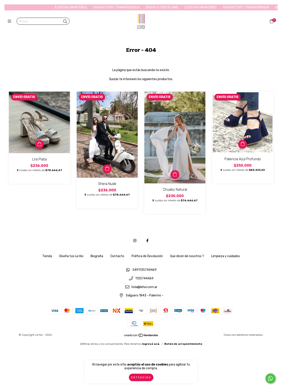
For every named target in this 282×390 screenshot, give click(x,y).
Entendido (141, 377)
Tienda (47, 256)
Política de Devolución (147, 256)
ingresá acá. (151, 343)
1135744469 (144, 278)
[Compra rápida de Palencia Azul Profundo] (242, 144)
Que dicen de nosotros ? (187, 256)
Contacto (117, 256)
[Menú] (10, 21)
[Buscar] (65, 21)
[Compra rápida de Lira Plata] (39, 144)
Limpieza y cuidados (225, 256)
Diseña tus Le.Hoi (71, 256)
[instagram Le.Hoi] (135, 241)
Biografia (97, 256)
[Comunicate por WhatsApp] (270, 378)
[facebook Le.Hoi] (147, 241)
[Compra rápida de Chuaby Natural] (175, 174)
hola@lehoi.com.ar (144, 287)
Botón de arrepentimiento (183, 343)
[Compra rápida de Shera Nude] (107, 168)
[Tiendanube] (141, 336)
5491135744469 (144, 270)
